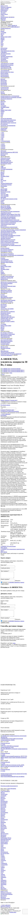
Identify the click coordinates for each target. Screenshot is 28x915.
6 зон (2, 139)
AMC (2, 41)
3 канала (3, 146)
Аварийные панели (6, 213)
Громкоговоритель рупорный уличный (11, 97)
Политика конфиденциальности (9, 786)
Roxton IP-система (5, 191)
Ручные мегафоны (19, 776)
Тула (2, 873)
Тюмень (3, 874)
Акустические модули (6, 260)
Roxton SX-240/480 (6, 207)
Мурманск (3, 836)
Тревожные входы (5, 158)
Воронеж (3, 809)
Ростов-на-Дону (5, 853)
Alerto (2, 113)
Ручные (3, 294)
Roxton (2, 31)
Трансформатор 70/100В (7, 63)
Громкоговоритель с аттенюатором (10, 96)
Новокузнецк (4, 842)
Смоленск (3, 860)
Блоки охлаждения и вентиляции (9, 242)
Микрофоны (11, 776)
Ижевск (3, 815)
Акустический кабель (6, 339)
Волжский (3, 807)
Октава (2, 203)
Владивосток (4, 801)
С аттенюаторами (5, 141)
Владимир (3, 804)
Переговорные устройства (8, 311)
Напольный (4, 84)
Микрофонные (4, 351)
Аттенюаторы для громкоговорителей (11, 245)
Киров (2, 823)
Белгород (3, 798)
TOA (2, 45)
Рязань (2, 854)
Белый (2, 91)
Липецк (3, 832)
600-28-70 (14, 27)
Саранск (3, 857)
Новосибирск (4, 843)
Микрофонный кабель (6, 341)
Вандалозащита (5, 76)
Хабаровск (3, 880)
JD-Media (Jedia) (5, 107)
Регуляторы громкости (7, 332)
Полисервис (4, 186)
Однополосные (5, 87)
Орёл (2, 846)
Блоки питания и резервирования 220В (11, 221)
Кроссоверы (4, 287)
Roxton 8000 (4, 190)
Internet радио (4, 153)
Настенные (4, 49)
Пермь (2, 850)
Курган (2, 829)
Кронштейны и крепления (8, 334)
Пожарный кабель (5, 342)
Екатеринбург (4, 812)
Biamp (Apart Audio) (6, 36)
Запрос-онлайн (5, 8)
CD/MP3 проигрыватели (7, 276)
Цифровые (3, 129)
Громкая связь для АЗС (7, 318)
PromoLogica (12, 912)
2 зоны (2, 134)
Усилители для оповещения (8, 125)
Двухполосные (4, 89)
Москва (3, 792)
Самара (3, 856)
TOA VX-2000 (4, 194)
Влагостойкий (4, 73)
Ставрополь (4, 863)
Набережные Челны (6, 838)
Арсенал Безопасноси (6, 183)
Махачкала (3, 835)
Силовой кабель (5, 344)
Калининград (4, 819)
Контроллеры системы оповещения (10, 211)
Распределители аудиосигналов (9, 227)
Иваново (3, 814)
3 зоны (2, 135)
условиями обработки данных (16, 582)
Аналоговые (4, 128)
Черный (3, 93)
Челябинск (3, 883)
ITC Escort (3, 180)
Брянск (2, 799)
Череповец (3, 884)
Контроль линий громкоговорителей (10, 215)
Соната (2, 200)
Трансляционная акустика (7, 51)
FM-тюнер (3, 151)
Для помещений (5, 70)
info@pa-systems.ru (5, 906)
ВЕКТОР (3, 101)
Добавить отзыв (5, 622)
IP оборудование (5, 248)
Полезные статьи (5, 898)
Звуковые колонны (6, 53)
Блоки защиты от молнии (7, 241)
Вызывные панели (5, 313)
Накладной (4, 80)
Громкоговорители (6, 773)
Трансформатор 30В (6, 67)
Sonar (2, 43)
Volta (2, 35)
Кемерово (3, 822)
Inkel (2, 179)
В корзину (3, 743)
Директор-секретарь (6, 315)
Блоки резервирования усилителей (10, 220)
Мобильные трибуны (6, 290)
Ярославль (3, 888)
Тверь (2, 869)
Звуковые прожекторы (7, 56)
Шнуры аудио (4, 346)
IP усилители (4, 124)
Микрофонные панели (7, 162)
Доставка (3, 12)
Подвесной (4, 82)
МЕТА (2, 34)
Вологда (3, 808)
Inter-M (2, 38)
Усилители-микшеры (6, 118)
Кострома (3, 825)
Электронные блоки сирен (8, 224)
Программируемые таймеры (8, 218)
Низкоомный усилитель (7, 65)
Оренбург (3, 847)
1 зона (2, 132)
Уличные (3, 307)
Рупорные (3, 55)
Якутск (2, 887)
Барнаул (3, 797)
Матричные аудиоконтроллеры (9, 282)
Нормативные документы (7, 17)
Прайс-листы (4, 14)
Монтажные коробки (6, 335)
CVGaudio (3, 32)
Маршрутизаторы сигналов (8, 239)
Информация (4, 10)
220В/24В (3, 167)
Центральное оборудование (8, 300)
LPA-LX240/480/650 (6, 208)
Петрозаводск (4, 852)
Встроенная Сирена (6, 163)
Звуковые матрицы (6, 238)
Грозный (3, 811)
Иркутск (3, 816)
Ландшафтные (4, 58)
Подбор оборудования (6, 894)
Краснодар (3, 826)
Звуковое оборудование (6, 775)
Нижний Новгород (6, 839)
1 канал (3, 144)
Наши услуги (4, 5)
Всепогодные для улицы (7, 72)
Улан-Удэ (3, 876)
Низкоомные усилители (7, 121)
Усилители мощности (16, 773)
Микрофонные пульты (7, 301)
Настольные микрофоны (7, 253)
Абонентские (4, 60)
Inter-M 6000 (4, 189)
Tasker (2, 329)
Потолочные (4, 48)
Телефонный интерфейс (7, 236)
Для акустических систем (7, 352)
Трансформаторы (5, 337)
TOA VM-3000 (4, 196)
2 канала (3, 145)
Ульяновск (3, 877)
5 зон (2, 138)
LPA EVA (3, 193)
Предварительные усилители (8, 122)
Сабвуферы (4, 52)
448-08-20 (12, 25)
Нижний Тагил (5, 840)
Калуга (2, 821)
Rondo (2, 272)
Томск (2, 871)
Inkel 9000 (3, 197)
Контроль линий (5, 159)
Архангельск (4, 794)
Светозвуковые (5, 259)
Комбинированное (5, 66)
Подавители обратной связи (8, 286)
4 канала (3, 148)
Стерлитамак (4, 864)
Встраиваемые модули (7, 234)
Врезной (3, 79)
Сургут (2, 866)
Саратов (3, 859)
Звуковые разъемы (5, 348)
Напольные (4, 306)
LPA (2, 42)
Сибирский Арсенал (6, 184)
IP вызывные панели (6, 251)
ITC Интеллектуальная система (9, 198)
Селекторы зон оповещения (8, 217)
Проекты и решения (6, 7)
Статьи (2, 15)
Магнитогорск (4, 833)
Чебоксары (3, 881)
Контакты (3, 18)
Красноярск (4, 828)
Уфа (2, 878)
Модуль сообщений (6, 160)
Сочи (2, 861)
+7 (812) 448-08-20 (5, 414)
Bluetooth (3, 155)
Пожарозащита (5, 74)
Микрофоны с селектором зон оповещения (12, 255)
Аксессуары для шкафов (7, 308)
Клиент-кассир (5, 314)
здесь (14, 643)
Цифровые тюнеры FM (7, 277)
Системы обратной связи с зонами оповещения (13, 229)
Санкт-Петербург (11, 788)
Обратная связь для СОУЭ (8, 317)
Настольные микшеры (6, 283)
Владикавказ (4, 802)
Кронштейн (4, 83)
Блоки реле (4, 225)
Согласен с (13, 582)
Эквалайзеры (4, 284)
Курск (2, 830)
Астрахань (3, 795)
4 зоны (2, 136)
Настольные (4, 296)
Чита (2, 885)
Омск (2, 845)
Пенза (2, 849)
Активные (3, 59)
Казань (2, 818)
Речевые (3, 258)
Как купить (4, 11)
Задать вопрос (4, 584)
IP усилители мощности (7, 249)
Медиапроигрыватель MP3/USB (9, 152)
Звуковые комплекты (6, 291)
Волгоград (3, 805)
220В (2, 166)
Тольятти (3, 870)
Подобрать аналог (5, 405)
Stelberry (3, 273)
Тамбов (3, 867)
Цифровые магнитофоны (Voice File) (10, 214)
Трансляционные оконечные (8, 120)
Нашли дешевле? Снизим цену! (9, 400)
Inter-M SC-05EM (5, 205)
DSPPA (3, 39)
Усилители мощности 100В (8, 231)
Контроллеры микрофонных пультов (10, 235)
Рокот (2, 201)
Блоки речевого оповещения (8, 222)
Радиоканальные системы (7, 244)
